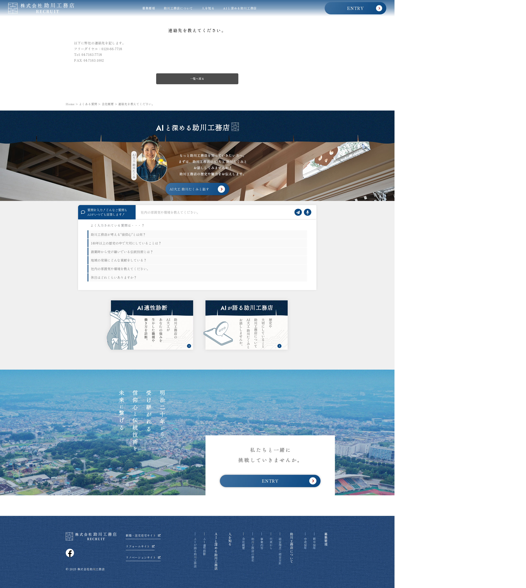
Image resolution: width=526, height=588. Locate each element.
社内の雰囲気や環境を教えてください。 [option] (120, 268)
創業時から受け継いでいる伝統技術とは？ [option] (122, 251)
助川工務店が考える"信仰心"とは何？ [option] (118, 234)
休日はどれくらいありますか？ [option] (114, 277)
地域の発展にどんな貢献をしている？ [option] (119, 260)
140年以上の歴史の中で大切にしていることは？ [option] (126, 243)
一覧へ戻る (197, 79)
